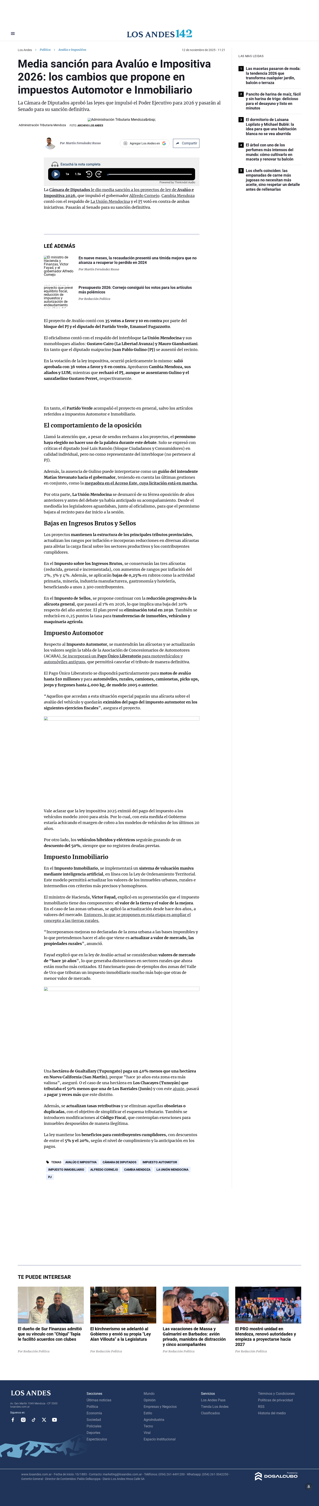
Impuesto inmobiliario (66, 1169)
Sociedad (94, 1420)
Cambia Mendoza (178, 195)
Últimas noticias (99, 1400)
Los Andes (25, 50)
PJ (140, 201)
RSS (261, 1407)
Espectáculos (97, 1439)
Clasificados (210, 1413)
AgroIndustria (154, 1420)
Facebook (12, 1419)
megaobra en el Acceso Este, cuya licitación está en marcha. (141, 483)
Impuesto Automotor (73, 633)
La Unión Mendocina (110, 201)
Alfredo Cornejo (144, 195)
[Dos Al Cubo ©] (276, 1479)
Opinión (150, 1400)
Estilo (148, 1413)
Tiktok (33, 1419)
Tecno (148, 1426)
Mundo (149, 1394)
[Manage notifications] (308, 1486)
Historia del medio (272, 1413)
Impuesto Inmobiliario (76, 857)
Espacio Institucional (160, 1439)
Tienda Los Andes (215, 1407)
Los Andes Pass (213, 1400)
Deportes (93, 1433)
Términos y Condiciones (276, 1394)
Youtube (54, 1419)
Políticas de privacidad (275, 1400)
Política (45, 50)
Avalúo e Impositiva (81, 1162)
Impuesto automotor (160, 1162)
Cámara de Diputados (119, 1162)
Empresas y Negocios (160, 1407)
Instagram (23, 1419)
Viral (147, 1433)
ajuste (178, 1088)
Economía (94, 1413)
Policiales (94, 1426)
